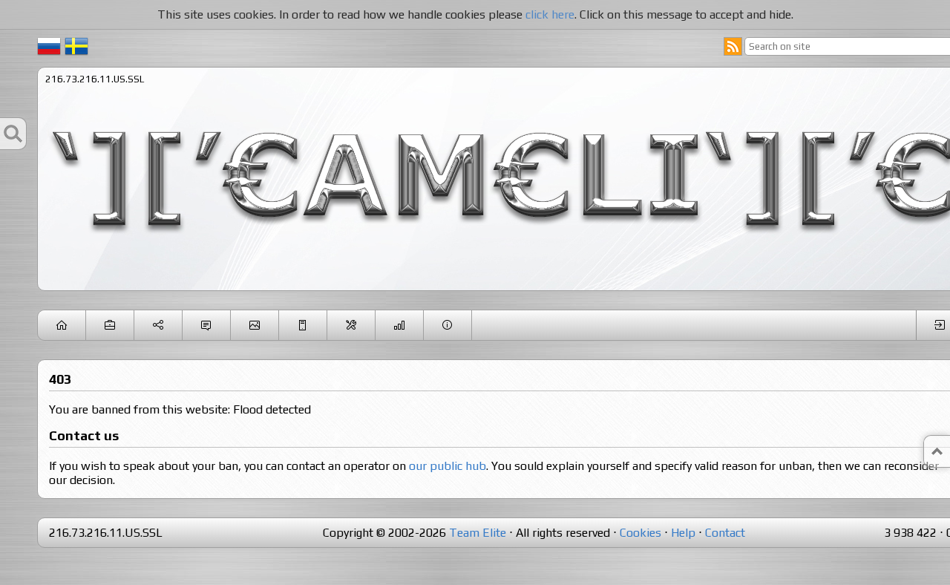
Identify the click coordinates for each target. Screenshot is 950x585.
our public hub (447, 466)
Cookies (640, 533)
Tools (351, 325)
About (448, 325)
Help (683, 533)
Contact (725, 533)
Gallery (255, 325)
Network (158, 325)
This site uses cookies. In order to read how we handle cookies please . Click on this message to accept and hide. (475, 14)
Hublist (303, 325)
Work (110, 325)
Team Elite (477, 533)
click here (549, 14)
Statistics (400, 325)
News (62, 325)
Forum (207, 325)
